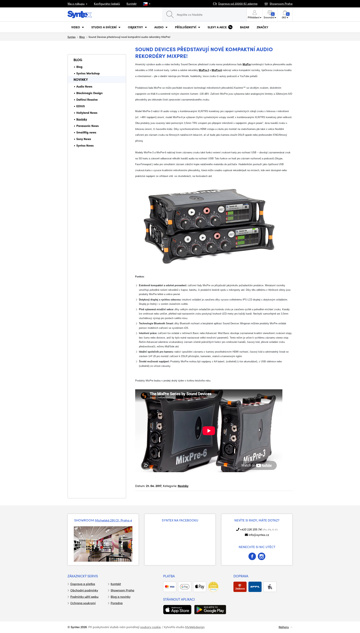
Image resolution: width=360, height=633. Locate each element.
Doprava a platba (82, 584)
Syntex (72, 37)
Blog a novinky (120, 596)
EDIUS (80, 106)
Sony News (83, 139)
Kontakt (131, 3)
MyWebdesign (195, 627)
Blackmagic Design (89, 93)
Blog (82, 37)
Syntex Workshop (88, 73)
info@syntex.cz (259, 535)
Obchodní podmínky (84, 590)
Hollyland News (86, 112)
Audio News (84, 86)
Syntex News (85, 145)
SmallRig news (86, 132)
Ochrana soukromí (83, 603)
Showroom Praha (122, 590)
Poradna (117, 603)
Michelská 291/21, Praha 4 (113, 520)
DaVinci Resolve (87, 99)
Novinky (81, 79)
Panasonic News (87, 126)
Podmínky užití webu (84, 596)
